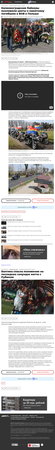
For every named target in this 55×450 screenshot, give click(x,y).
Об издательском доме (16, 415)
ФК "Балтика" (4, 315)
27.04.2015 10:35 (4, 5)
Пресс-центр (25, 415)
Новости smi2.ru (6, 265)
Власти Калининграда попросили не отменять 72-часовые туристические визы (25, 239)
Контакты (33, 417)
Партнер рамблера (22, 444)
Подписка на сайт (33, 415)
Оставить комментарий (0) (43, 200)
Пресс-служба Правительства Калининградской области (41, 150)
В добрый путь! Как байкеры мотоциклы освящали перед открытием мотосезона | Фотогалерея (28, 235)
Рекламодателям (40, 417)
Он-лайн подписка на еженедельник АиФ (20, 417)
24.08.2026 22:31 (4, 269)
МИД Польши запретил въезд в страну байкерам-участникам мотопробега (24, 226)
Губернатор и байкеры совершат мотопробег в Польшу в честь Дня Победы (24, 230)
